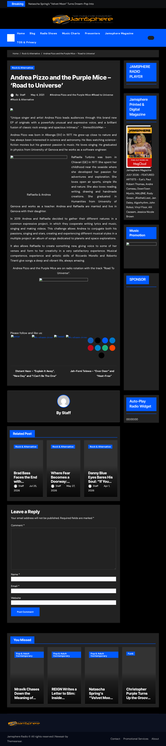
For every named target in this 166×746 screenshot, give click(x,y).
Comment (18, 525)
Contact (115, 738)
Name (15, 574)
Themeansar (14, 741)
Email (15, 586)
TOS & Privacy (26, 42)
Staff (22, 94)
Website (16, 598)
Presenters (92, 33)
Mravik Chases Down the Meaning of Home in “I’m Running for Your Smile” (26, 700)
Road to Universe (103, 94)
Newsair (60, 736)
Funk (130, 653)
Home (21, 33)
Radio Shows (48, 33)
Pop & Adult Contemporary (24, 654)
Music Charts (71, 33)
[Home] (11, 38)
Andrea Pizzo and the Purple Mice (71, 94)
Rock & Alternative (22, 67)
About (155, 738)
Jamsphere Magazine (119, 33)
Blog (32, 33)
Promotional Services (135, 738)
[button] (158, 37)
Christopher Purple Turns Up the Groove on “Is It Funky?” (138, 697)
